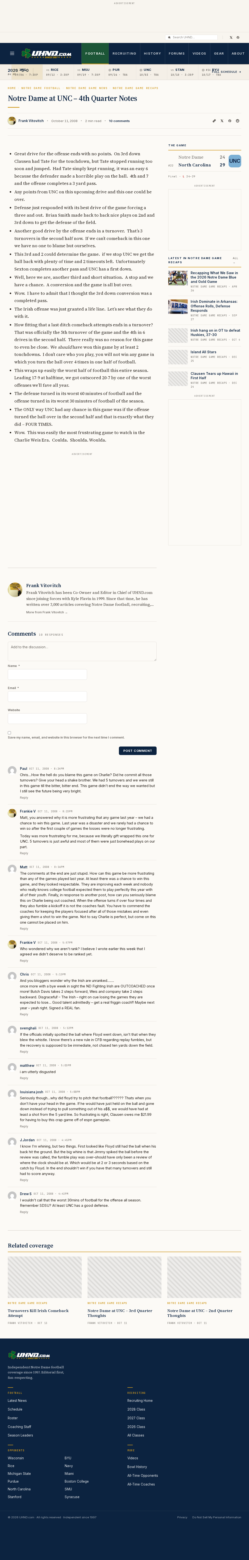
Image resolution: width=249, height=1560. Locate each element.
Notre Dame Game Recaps (136, 88)
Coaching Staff (19, 1427)
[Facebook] (237, 37)
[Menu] (12, 53)
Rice (11, 1466)
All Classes (135, 1435)
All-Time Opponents (142, 1476)
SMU (68, 1489)
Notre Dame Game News (87, 88)
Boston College (77, 1481)
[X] (231, 37)
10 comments (119, 121)
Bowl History (137, 1467)
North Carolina (19, 1489)
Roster (13, 1418)
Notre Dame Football (41, 88)
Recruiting (124, 53)
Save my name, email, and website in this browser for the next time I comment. (66, 737)
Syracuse (72, 1497)
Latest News (17, 1401)
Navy (69, 1466)
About (238, 53)
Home (12, 88)
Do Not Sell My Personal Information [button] (216, 1517)
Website (14, 710)
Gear (219, 53)
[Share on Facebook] (229, 120)
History (152, 53)
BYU (68, 1458)
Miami (69, 1474)
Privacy (182, 1517)
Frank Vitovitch (31, 121)
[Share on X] (222, 120)
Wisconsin (16, 1458)
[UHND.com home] (29, 1355)
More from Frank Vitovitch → (47, 612)
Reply (24, 797)
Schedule (15, 1409)
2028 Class (136, 1409)
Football (95, 53)
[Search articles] (169, 37)
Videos (199, 53)
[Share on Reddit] (237, 120)
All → (235, 260)
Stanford (14, 1497)
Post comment (137, 751)
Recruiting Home (140, 1401)
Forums (177, 53)
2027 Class (136, 1418)
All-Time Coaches (141, 1484)
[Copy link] (214, 120)
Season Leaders (20, 1435)
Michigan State (19, 1474)
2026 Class (136, 1427)
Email (13, 688)
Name (14, 666)
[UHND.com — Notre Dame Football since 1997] (46, 53)
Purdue (13, 1481)
